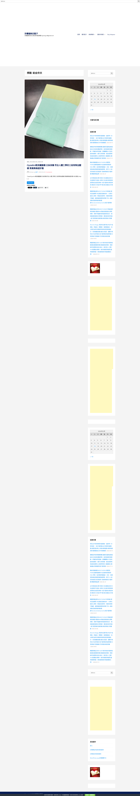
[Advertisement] (101, 308)
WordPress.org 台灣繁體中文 (98, 758)
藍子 (37, 172)
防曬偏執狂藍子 (31, 33)
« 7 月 (91, 110)
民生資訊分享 (33, 162)
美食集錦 (91, 34)
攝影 (28, 162)
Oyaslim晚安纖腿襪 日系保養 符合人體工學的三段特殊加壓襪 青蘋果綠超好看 (54, 167)
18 (95, 99)
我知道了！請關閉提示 (90, 795)
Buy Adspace (111, 34)
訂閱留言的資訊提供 (95, 754)
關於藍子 (84, 34)
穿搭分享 (40, 162)
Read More (31, 183)
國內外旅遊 (100, 34)
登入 (91, 746)
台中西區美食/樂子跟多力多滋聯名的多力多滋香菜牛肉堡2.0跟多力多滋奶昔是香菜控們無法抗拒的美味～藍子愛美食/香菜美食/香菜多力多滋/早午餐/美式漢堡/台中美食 (101, 182)
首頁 (78, 34)
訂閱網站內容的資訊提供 (97, 750)
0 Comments (48, 172)
